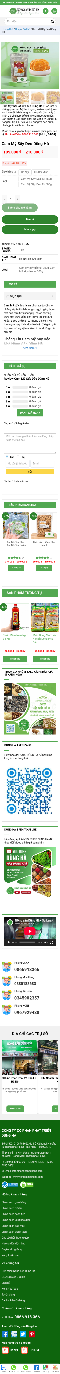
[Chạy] (8, 942)
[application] (30, 931)
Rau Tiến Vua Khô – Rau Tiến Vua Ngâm (16, 543)
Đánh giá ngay (30, 412)
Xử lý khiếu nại (10, 1255)
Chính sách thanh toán (14, 1231)
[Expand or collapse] (52, 296)
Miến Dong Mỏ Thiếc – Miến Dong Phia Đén (44, 639)
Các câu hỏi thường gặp (15, 1237)
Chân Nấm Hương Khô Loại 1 (44, 543)
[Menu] (4, 11)
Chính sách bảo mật (13, 1225)
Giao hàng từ (8, 171)
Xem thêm (28, 348)
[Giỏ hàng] (54, 11)
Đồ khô (26, 29)
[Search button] (52, 21)
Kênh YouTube (10, 1288)
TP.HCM (34, 1350)
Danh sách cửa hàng (13, 1300)
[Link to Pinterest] (32, 1333)
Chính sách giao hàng (14, 1202)
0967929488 (26, 1012)
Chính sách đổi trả (12, 1208)
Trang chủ (7, 29)
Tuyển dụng (8, 1294)
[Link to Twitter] (23, 1333)
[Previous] (5, 65)
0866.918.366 (27, 1317)
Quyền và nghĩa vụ (12, 1249)
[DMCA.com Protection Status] (27, 1184)
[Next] (55, 65)
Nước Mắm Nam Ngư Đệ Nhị (15, 637)
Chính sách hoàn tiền (13, 1214)
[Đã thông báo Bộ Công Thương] (10, 1184)
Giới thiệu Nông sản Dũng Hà (18, 1271)
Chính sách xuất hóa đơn (16, 1220)
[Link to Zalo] (14, 1333)
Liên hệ (6, 1282)
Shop (18, 29)
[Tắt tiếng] (46, 942)
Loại (4, 181)
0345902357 (26, 998)
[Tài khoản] (45, 11)
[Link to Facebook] (5, 1333)
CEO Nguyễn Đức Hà (13, 1276)
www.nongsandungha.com (28, 1176)
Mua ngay (16, 568)
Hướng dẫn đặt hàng (13, 1243)
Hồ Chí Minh (35, 258)
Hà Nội (23, 258)
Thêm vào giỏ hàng (20, 207)
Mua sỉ (30, 219)
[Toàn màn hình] (51, 942)
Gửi (30, 471)
